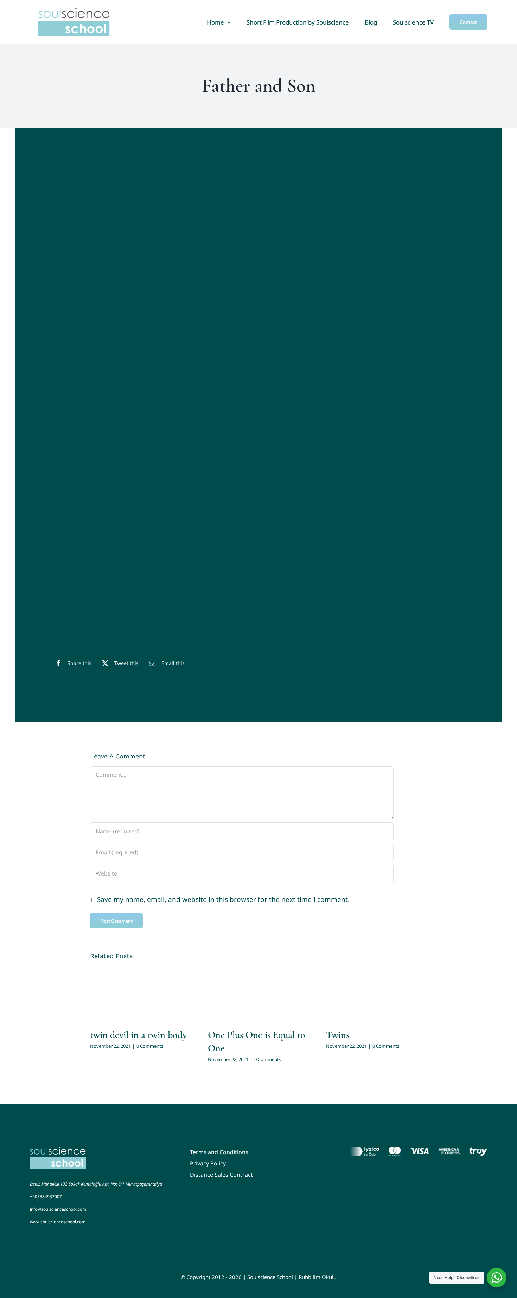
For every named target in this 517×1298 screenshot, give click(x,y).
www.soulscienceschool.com (57, 1222)
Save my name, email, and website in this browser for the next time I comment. (223, 899)
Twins (337, 1035)
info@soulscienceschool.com (58, 1209)
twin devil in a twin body (138, 1035)
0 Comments (149, 1046)
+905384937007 (46, 1197)
